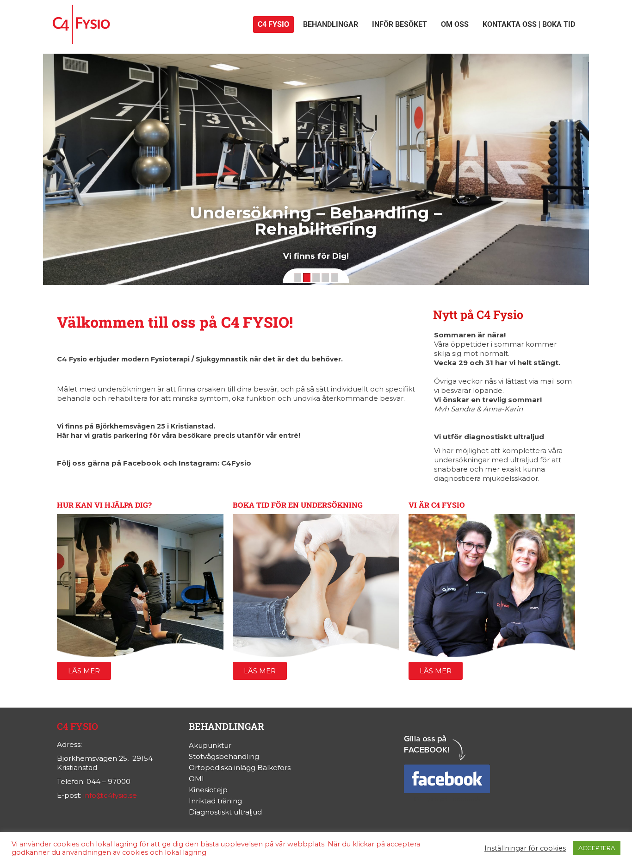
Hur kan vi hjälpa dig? (104, 505)
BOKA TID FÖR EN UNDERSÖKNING (298, 505)
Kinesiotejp (208, 789)
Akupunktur (210, 745)
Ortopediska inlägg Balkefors (240, 767)
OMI (196, 778)
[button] (297, 277)
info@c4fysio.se (110, 795)
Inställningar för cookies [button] (525, 848)
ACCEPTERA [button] (596, 848)
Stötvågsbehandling (224, 756)
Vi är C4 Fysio (437, 505)
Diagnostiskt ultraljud (225, 812)
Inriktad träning (215, 800)
